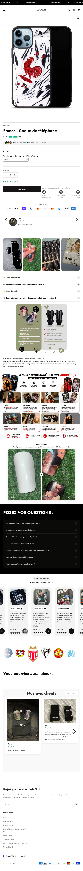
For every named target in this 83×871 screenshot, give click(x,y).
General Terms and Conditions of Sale (14, 830)
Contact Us (7, 818)
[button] (6, 219)
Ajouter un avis (71, 693)
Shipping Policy (8, 839)
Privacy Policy (8, 825)
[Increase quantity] (15, 175)
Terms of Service (8, 847)
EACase (6, 125)
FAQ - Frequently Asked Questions (15, 843)
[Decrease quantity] (6, 175)
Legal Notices (8, 821)
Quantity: (6, 170)
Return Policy (7, 835)
